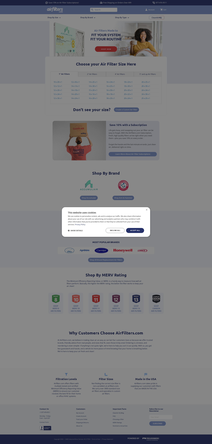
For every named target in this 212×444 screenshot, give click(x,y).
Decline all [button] (115, 230)
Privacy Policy (80, 224)
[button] (75, 230)
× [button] (146, 210)
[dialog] (106, 222)
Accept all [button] (135, 230)
